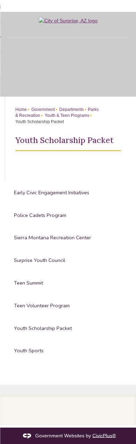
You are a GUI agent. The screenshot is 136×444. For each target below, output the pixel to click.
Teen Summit (28, 282)
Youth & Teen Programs (66, 115)
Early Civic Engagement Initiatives (51, 192)
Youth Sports (29, 350)
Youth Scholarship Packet (43, 328)
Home (21, 109)
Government (42, 109)
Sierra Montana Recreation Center (52, 237)
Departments (71, 109)
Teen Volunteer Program (42, 305)
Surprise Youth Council (39, 260)
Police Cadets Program (40, 215)
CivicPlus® (104, 435)
